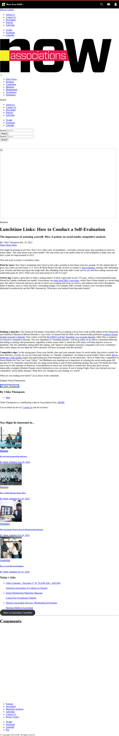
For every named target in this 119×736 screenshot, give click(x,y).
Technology (11, 92)
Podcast (9, 22)
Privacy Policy (12, 717)
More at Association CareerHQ (17, 612)
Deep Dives (11, 79)
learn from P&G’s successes (66, 280)
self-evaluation (88, 267)
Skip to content (7, 9)
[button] (13, 4)
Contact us (27, 407)
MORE (61, 402)
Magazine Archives (15, 709)
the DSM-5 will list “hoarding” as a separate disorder (71, 337)
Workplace (11, 95)
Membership (11, 89)
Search (3, 130)
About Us (10, 14)
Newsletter (11, 20)
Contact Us (11, 17)
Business (10, 82)
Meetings (10, 87)
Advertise (10, 25)
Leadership (11, 84)
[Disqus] (59, 663)
